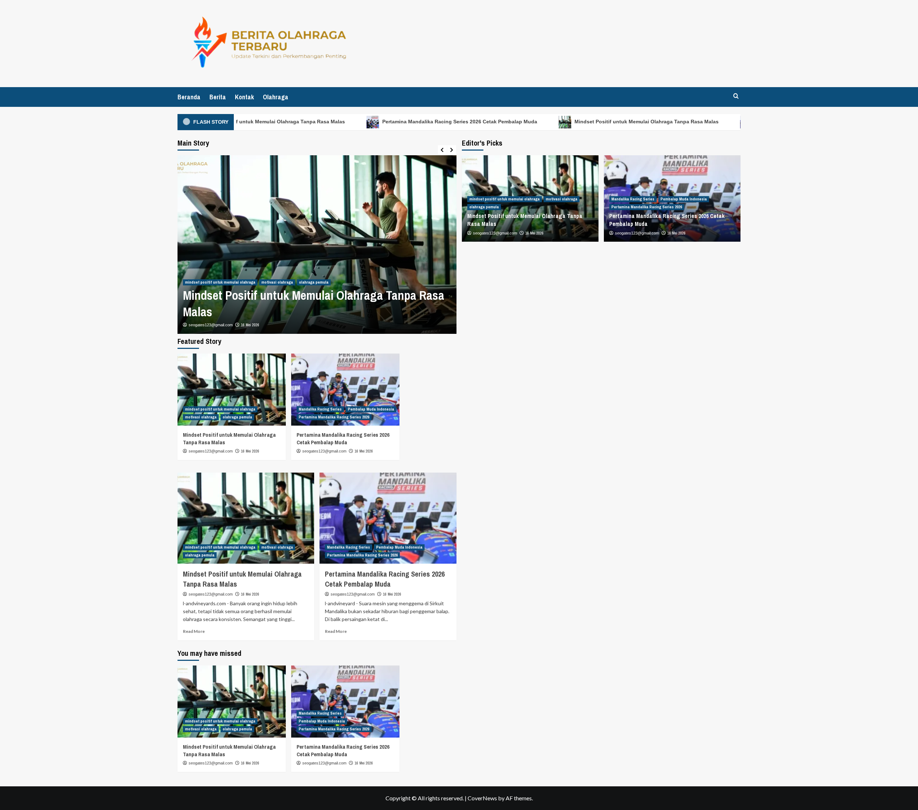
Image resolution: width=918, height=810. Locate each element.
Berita (217, 97)
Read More (194, 631)
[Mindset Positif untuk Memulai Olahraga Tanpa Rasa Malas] (232, 390)
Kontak (244, 97)
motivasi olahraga (277, 282)
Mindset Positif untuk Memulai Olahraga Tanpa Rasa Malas (255, 121)
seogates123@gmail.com (211, 325)
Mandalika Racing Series (632, 199)
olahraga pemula (313, 282)
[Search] (736, 96)
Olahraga (275, 97)
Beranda (189, 97)
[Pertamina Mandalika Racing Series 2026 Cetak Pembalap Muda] (345, 390)
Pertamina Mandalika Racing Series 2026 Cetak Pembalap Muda (442, 121)
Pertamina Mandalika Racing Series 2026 (646, 206)
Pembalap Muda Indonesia (684, 199)
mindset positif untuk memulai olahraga (220, 282)
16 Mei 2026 (250, 324)
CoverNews (482, 798)
